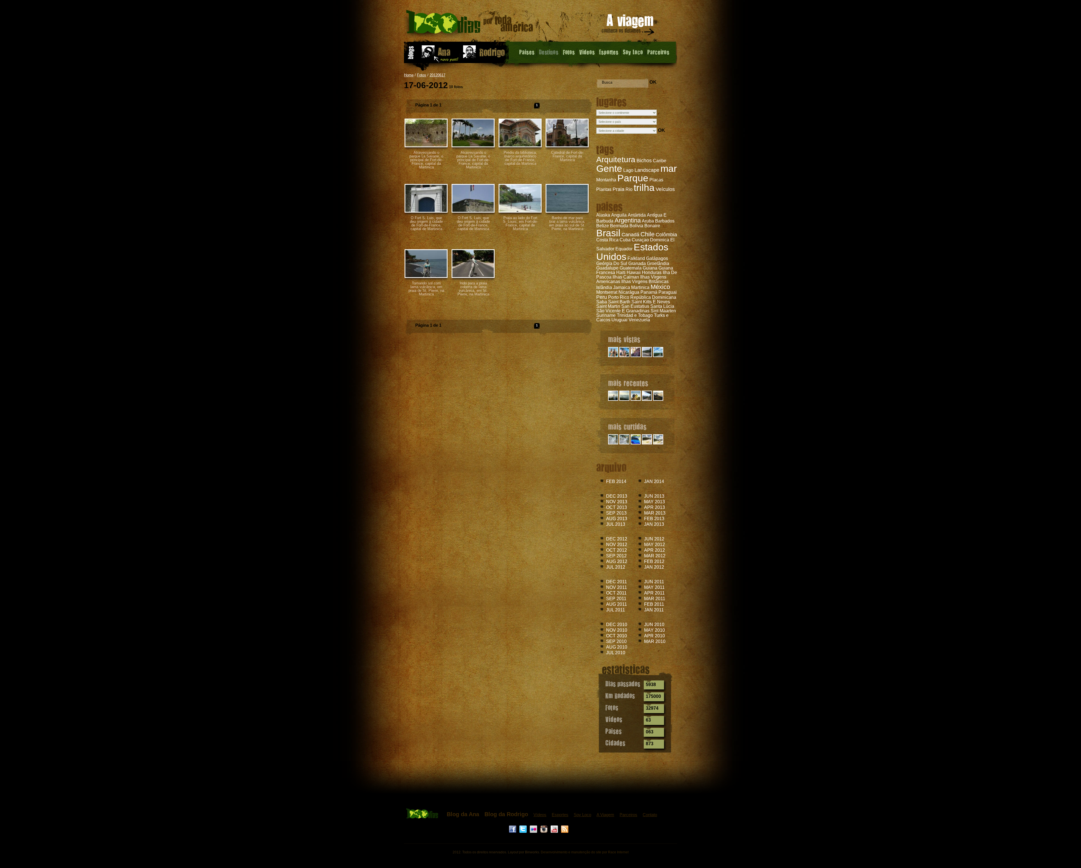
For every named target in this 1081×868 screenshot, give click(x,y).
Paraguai (667, 292)
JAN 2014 (654, 481)
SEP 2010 (616, 641)
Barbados (664, 221)
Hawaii (634, 272)
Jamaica (621, 287)
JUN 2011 (654, 581)
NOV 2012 (616, 544)
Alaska (603, 215)
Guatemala (631, 268)
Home (409, 75)
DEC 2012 (616, 539)
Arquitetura (615, 159)
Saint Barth (619, 301)
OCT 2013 (616, 507)
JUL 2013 (615, 524)
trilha (644, 187)
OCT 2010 (616, 635)
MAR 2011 (654, 598)
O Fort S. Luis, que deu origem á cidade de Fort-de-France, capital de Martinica (426, 223)
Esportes (608, 51)
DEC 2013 (616, 496)
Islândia (604, 287)
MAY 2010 (654, 630)
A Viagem (605, 814)
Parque (632, 178)
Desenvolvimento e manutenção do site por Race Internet (585, 852)
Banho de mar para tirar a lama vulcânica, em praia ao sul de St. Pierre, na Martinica (567, 223)
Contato (650, 814)
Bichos (644, 160)
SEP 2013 (616, 513)
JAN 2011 (654, 609)
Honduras (652, 272)
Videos (587, 51)
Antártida (637, 215)
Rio (629, 189)
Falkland (636, 258)
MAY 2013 (654, 501)
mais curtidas (627, 426)
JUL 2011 (615, 609)
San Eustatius (635, 306)
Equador (624, 248)
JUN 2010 (654, 624)
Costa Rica (607, 239)
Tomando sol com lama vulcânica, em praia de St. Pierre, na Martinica (426, 288)
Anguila (619, 215)
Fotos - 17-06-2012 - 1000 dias (469, 23)
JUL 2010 (615, 652)
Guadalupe (607, 268)
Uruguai (619, 319)
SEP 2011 (616, 598)
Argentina (628, 220)
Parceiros (658, 51)
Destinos (549, 51)
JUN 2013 (654, 496)
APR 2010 (654, 635)
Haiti (621, 272)
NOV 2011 (616, 587)
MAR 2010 (654, 641)
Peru (601, 297)
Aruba (648, 221)
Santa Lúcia (662, 306)
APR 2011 (654, 593)
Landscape (647, 170)
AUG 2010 (616, 647)
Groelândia (658, 263)
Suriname (606, 315)
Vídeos (539, 814)
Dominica (659, 239)
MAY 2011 (654, 587)
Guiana (650, 268)
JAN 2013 (654, 524)
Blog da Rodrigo (506, 814)
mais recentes (628, 382)
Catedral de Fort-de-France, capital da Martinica (567, 156)
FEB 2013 (654, 518)
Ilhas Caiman (626, 277)
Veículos (665, 189)
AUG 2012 (616, 561)
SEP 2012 (616, 555)
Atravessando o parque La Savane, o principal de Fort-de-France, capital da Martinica (426, 159)
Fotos (569, 51)
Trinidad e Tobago (635, 315)
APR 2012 (654, 550)
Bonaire (652, 225)
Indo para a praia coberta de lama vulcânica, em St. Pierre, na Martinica (473, 288)
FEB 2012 (654, 561)
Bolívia (636, 225)
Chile (647, 234)
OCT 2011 (616, 593)
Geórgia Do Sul (611, 263)
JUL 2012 (615, 567)
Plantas (603, 189)
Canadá (630, 234)
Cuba (625, 239)
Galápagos (657, 258)
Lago (628, 170)
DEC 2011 (616, 581)
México (660, 286)
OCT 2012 (616, 550)
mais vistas (624, 339)
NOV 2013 (616, 501)
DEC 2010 (616, 624)
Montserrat (606, 292)
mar (668, 168)
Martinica (640, 287)
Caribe (659, 160)
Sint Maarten (663, 310)
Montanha (606, 179)
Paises (527, 51)
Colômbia (666, 234)
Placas (656, 179)
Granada (637, 263)
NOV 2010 (616, 630)
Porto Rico (618, 297)
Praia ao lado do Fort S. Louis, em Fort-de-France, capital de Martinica (520, 223)
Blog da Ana (463, 814)
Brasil (608, 233)
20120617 (437, 75)
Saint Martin (608, 306)
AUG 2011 (616, 604)
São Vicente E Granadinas (622, 310)
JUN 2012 (654, 539)
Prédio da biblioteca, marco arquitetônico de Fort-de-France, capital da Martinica (520, 158)
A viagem (628, 25)
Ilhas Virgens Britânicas (645, 281)
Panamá (648, 292)
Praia (618, 189)
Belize (602, 225)
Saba (601, 301)
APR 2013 (654, 507)
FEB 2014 (616, 481)
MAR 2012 (654, 555)
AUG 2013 (616, 518)
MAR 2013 (654, 513)
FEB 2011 (654, 604)
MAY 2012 (654, 544)
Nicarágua (628, 292)
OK (652, 82)
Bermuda (619, 225)
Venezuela (639, 319)
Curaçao (640, 239)
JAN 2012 (654, 567)
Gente (609, 168)
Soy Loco (633, 51)
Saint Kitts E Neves (650, 301)
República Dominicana (653, 297)
